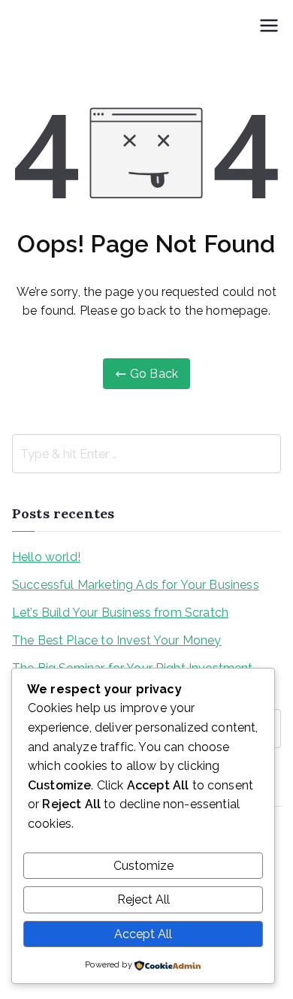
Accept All (143, 934)
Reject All (143, 899)
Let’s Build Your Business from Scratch (120, 612)
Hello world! (46, 557)
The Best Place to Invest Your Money (117, 640)
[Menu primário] (269, 27)
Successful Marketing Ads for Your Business (135, 585)
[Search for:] (146, 453)
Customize (143, 866)
